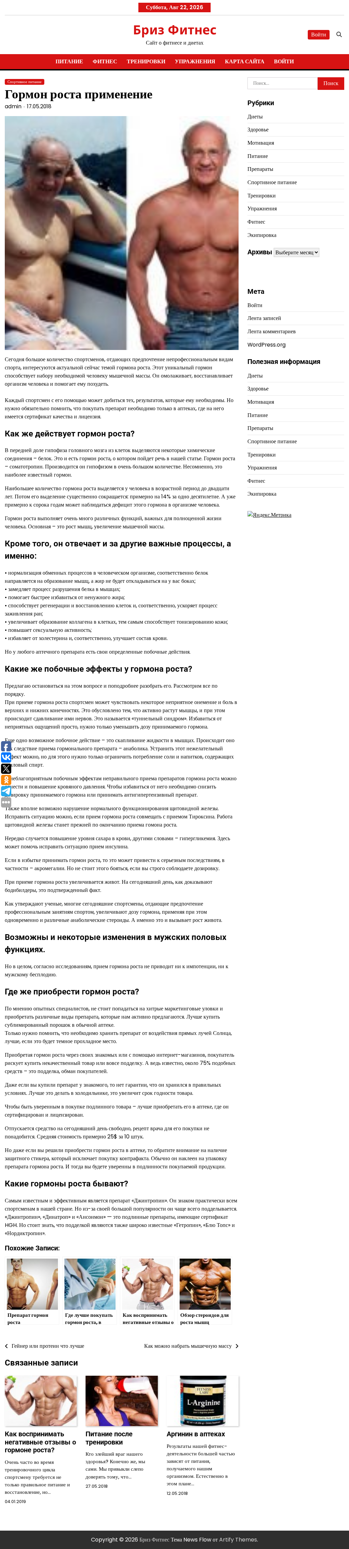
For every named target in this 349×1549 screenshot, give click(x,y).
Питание (69, 61)
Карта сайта (244, 61)
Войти (318, 34)
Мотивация (260, 143)
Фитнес (105, 61)
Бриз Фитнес (174, 29)
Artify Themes (238, 1540)
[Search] (339, 35)
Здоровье (258, 129)
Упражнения (195, 61)
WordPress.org (266, 345)
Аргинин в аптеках (196, 1434)
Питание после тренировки (109, 1438)
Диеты (255, 117)
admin (13, 106)
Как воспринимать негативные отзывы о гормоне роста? (40, 1442)
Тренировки (146, 61)
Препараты (260, 169)
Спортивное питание (24, 81)
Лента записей (264, 318)
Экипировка (261, 235)
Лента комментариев (271, 331)
